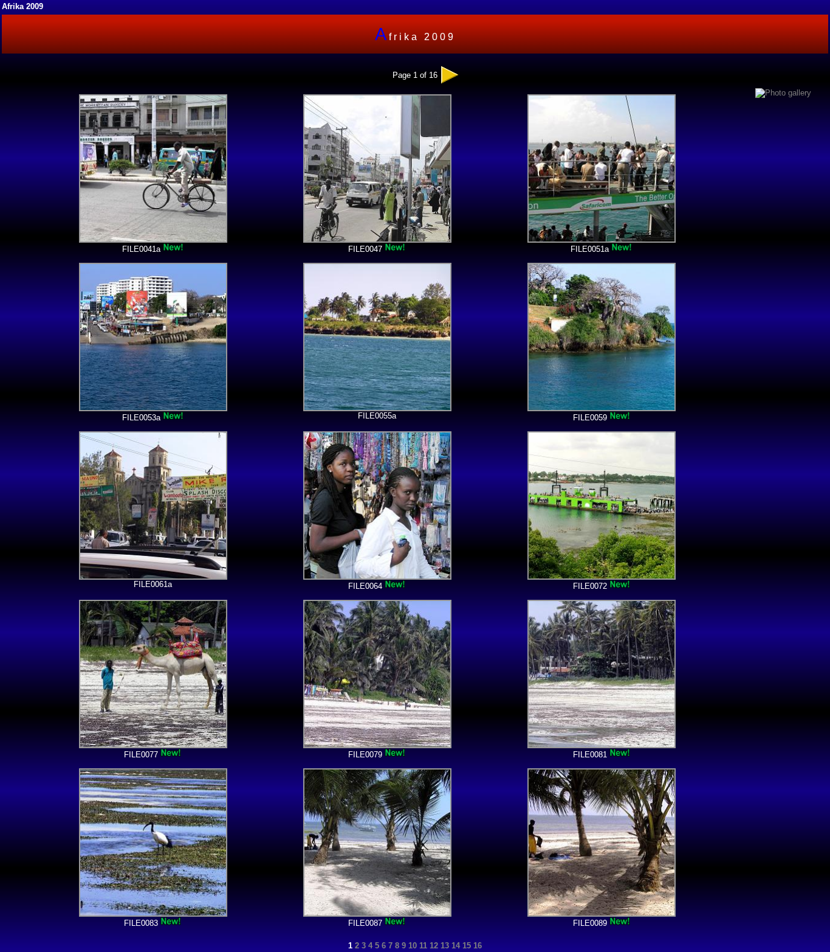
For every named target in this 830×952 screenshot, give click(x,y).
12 (432, 945)
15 (465, 945)
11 (422, 945)
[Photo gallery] (783, 92)
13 (443, 945)
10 (411, 945)
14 (454, 945)
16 (476, 945)
